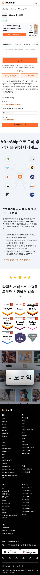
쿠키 (23, 566)
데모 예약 (20, 377)
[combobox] (20, 112)
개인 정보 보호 (6, 566)
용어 (13, 566)
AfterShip (5, 9)
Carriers (13, 9)
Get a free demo (13, 34)
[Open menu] (36, 2)
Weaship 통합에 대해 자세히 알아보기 (17, 260)
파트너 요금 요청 (20, 125)
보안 (18, 566)
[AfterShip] (9, 2)
